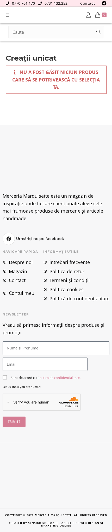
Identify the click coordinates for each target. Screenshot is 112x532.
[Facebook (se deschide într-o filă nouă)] (103, 3)
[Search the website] (56, 31)
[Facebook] (9, 239)
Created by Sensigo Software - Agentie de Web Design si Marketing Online (56, 524)
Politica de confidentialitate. (59, 377)
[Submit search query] (99, 32)
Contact (87, 3)
